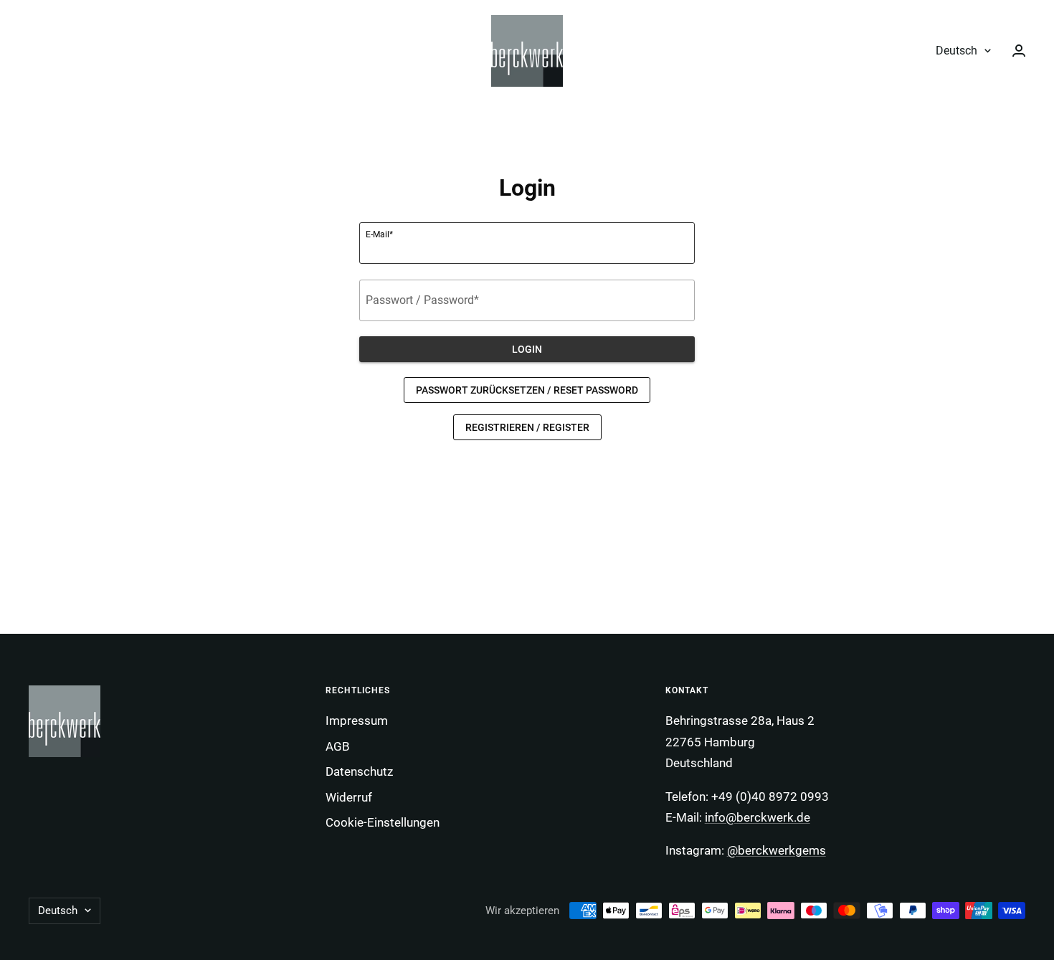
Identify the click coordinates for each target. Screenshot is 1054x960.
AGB (338, 746)
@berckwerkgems (776, 850)
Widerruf (349, 797)
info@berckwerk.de (757, 817)
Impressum (357, 720)
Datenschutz (359, 771)
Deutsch (956, 50)
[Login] (1018, 50)
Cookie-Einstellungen (383, 822)
